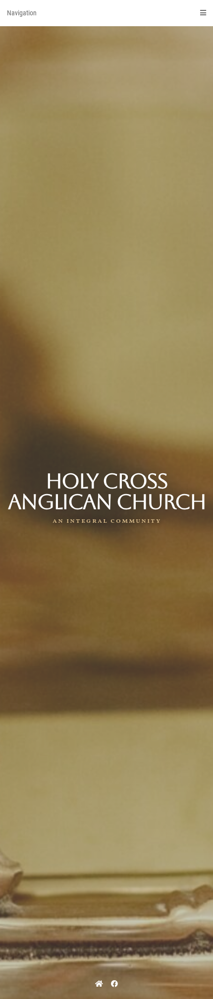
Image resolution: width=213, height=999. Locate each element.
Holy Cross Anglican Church (107, 491)
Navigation (22, 13)
